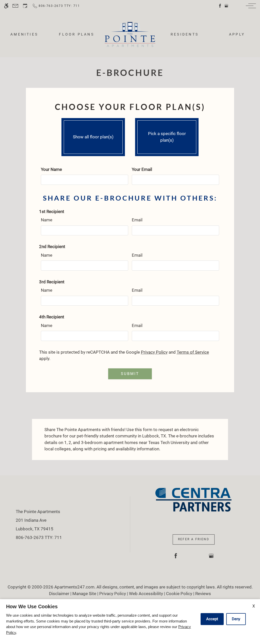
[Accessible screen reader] (6, 5)
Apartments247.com (74, 586)
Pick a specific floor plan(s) (167, 137)
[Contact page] (15, 5)
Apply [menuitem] (237, 34)
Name (46, 219)
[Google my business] (226, 5)
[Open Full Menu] (249, 5)
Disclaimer (59, 593)
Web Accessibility (146, 593)
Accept (212, 619)
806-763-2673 (39, 537)
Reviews (203, 593)
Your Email (142, 169)
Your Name (51, 169)
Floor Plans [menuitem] (76, 34)
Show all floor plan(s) (93, 136)
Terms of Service (193, 352)
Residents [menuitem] (185, 34)
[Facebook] (220, 5)
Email (137, 219)
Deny (236, 619)
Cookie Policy (179, 593)
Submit (130, 373)
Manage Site (84, 593)
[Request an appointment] (25, 5)
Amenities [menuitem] (24, 34)
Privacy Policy (154, 352)
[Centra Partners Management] (193, 499)
